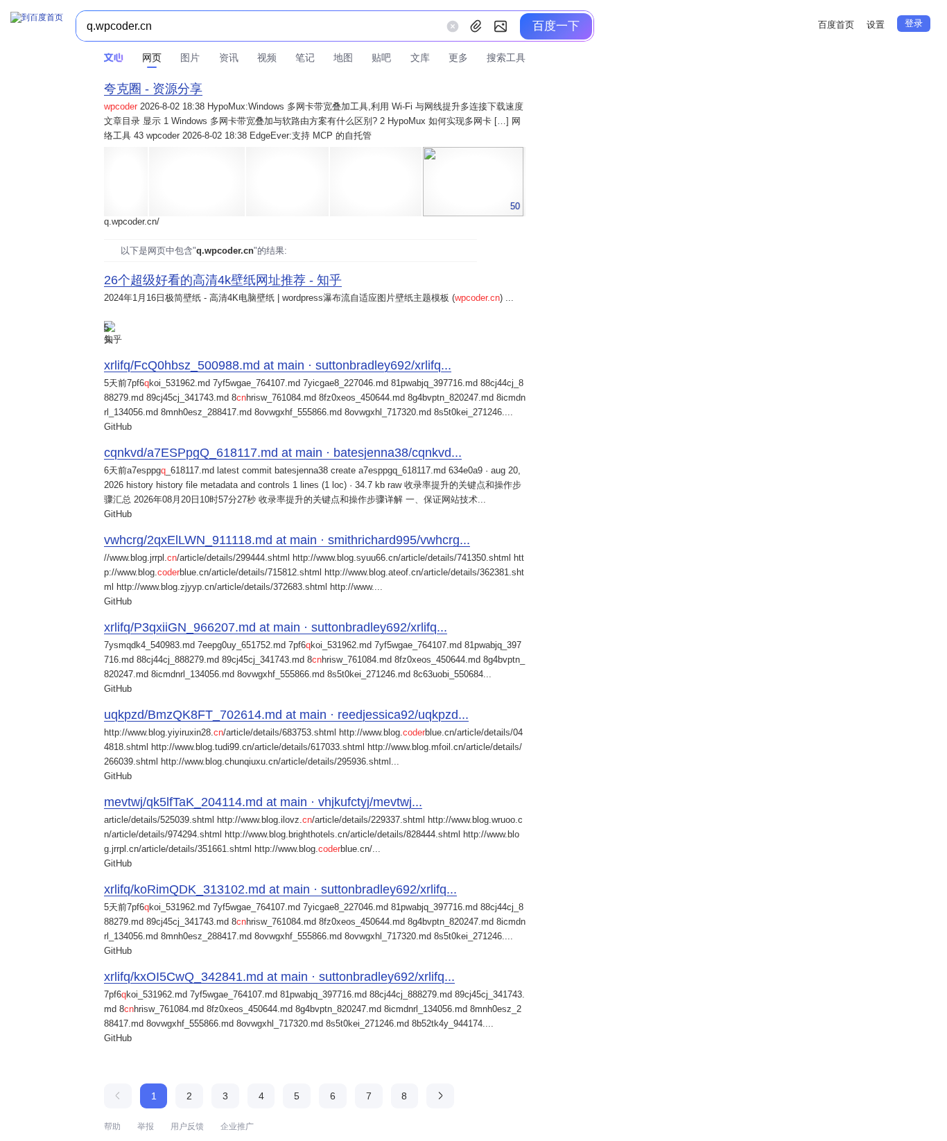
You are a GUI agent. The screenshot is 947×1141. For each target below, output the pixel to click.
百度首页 (836, 24)
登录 (914, 23)
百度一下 (556, 26)
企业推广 (237, 1126)
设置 (876, 24)
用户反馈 (187, 1126)
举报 (145, 1126)
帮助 (112, 1126)
